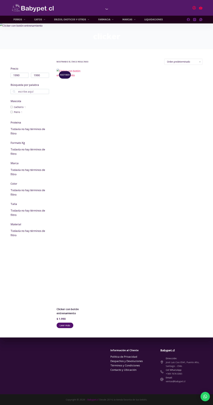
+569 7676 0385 (174, 373)
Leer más (65, 325)
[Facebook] (188, 19)
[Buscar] (104, 8)
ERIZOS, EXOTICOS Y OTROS (70, 19)
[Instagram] (194, 19)
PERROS (17, 19)
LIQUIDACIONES (153, 19)
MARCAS (127, 19)
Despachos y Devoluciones (126, 361)
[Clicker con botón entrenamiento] (73, 186)
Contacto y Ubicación (123, 370)
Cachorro (19, 107)
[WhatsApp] (200, 19)
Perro (17, 112)
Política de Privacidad (123, 356)
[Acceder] (194, 8)
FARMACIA (104, 19)
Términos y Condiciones (125, 365)
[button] (205, 396)
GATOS (38, 19)
